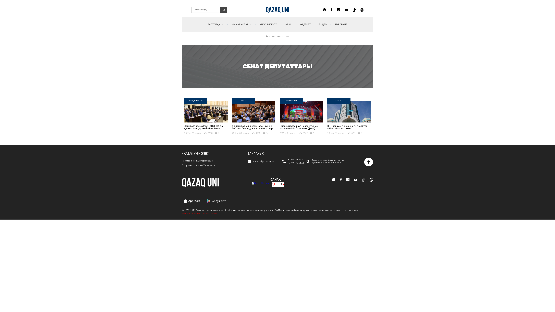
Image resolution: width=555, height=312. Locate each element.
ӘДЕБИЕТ (305, 24)
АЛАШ (288, 24)
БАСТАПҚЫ (214, 24)
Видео (323, 24)
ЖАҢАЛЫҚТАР (240, 24)
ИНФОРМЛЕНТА (268, 24)
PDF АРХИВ (341, 24)
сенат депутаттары (280, 37)
